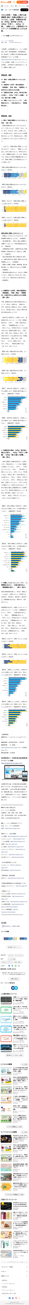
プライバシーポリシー (8, 1290)
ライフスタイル (19, 955)
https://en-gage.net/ (21, 886)
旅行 (16, 6)
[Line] (15, 966)
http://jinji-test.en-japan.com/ (16, 878)
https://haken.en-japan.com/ (15, 846)
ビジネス (10, 955)
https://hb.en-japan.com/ (16, 854)
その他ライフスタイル (7, 962)
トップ (3, 1262)
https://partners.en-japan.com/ (18, 901)
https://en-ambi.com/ (11, 844)
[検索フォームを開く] (14, 2)
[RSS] (19, 1298)
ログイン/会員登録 (22, 2)
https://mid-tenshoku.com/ (17, 841)
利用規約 (4, 1287)
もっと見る (24, 1064)
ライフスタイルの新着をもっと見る (14, 1194)
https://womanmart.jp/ (18, 857)
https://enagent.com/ (19, 839)
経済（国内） (18, 962)
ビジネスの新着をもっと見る (14, 1126)
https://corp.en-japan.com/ (12, 828)
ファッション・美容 (24, 6)
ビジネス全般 (11, 959)
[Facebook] (9, 966)
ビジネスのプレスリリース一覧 (15, 1262)
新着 (2, 6)
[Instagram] (16, 1298)
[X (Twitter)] (12, 966)
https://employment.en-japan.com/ (10, 59)
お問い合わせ (14, 979)
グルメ (12, 6)
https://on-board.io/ (15, 870)
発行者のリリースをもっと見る (14, 1055)
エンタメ (7, 6)
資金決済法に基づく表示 (8, 1293)
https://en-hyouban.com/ (18, 893)
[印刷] (19, 966)
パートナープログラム (8, 1283)
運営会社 (4, 1280)
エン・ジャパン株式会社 (7, 40)
